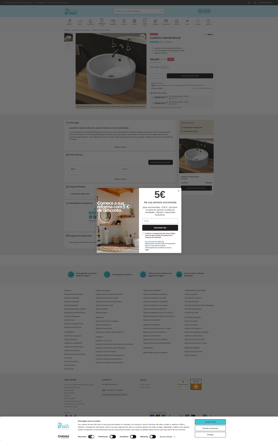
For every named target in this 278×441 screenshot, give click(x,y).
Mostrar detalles (166, 437)
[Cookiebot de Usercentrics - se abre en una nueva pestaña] (63, 436)
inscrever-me (160, 228)
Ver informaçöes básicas (154, 241)
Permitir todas (210, 422)
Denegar (210, 435)
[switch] (113, 436)
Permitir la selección (210, 428)
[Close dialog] (178, 191)
